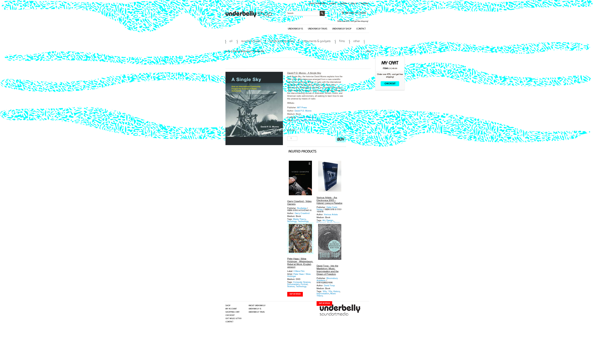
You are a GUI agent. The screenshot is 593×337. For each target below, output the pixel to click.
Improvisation (323, 293)
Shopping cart (232, 312)
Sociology (291, 221)
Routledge (302, 208)
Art (323, 220)
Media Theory (299, 219)
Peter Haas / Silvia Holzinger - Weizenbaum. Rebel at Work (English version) (300, 262)
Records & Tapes (251, 41)
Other (356, 41)
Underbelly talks (317, 29)
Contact (332, 3)
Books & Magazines (281, 41)
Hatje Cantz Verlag (327, 208)
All (230, 41)
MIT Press (302, 107)
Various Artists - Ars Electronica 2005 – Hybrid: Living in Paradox (329, 200)
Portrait (304, 284)
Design (329, 220)
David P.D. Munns (303, 110)
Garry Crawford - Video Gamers (299, 202)
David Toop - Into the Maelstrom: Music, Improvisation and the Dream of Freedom (328, 270)
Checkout (390, 83)
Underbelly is (295, 29)
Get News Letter (233, 319)
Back (368, 51)
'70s (330, 291)
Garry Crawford (302, 213)
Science (304, 120)
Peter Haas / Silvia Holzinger (299, 275)
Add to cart (341, 140)
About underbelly (257, 306)
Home (228, 51)
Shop (227, 306)
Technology (314, 120)
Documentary (293, 284)
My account (231, 309)
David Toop (329, 285)
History (296, 120)
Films (342, 41)
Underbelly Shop (341, 29)
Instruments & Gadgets (316, 41)
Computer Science (301, 282)
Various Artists (331, 214)
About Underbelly (317, 3)
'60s (324, 291)
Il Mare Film (299, 271)
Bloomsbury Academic (327, 279)
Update (343, 3)
